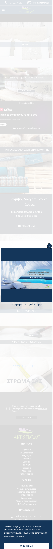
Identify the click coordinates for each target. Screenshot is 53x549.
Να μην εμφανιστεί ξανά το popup (26, 304)
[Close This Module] (49, 246)
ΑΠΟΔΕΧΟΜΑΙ (27, 546)
